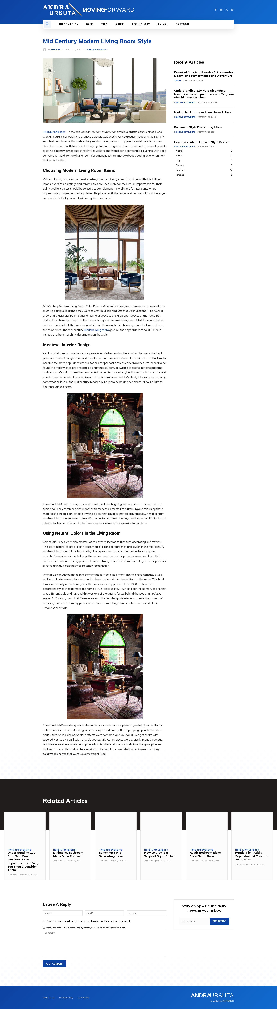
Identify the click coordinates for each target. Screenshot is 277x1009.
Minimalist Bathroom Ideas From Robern (203, 112)
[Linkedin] (221, 10)
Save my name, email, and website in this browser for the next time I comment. (88, 921)
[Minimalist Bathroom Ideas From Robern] (70, 828)
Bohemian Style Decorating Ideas (198, 127)
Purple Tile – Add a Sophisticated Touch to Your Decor (251, 856)
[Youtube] (232, 10)
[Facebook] (216, 10)
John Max (55, 50)
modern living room (96, 330)
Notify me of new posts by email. (109, 927)
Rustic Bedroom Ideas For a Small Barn (205, 854)
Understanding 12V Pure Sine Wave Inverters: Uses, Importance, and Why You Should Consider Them (204, 94)
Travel (177, 80)
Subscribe (219, 921)
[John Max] (45, 49)
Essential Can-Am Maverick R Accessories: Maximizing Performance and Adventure (204, 74)
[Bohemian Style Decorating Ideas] (115, 828)
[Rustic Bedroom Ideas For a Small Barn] (206, 828)
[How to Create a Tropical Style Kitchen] (161, 828)
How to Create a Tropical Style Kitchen (202, 142)
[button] (47, 24)
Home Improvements (97, 50)
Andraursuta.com (54, 131)
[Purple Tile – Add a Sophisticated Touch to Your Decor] (252, 828)
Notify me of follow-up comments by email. (67, 927)
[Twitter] (227, 10)
